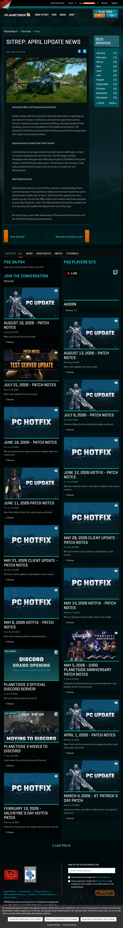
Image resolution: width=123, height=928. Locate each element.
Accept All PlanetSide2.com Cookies (25, 919)
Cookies (32, 894)
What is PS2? (42, 14)
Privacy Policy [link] (69, 924)
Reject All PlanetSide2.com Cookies (61, 919)
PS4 (112, 15)
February (106, 57)
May (106, 66)
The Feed (26, 31)
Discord (104, 3)
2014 (100, 103)
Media (63, 14)
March (106, 62)
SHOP (71, 14)
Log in (70, 3)
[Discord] (8, 281)
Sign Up (105, 892)
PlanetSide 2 (11, 31)
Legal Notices (10, 891)
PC (99, 15)
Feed (54, 14)
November (106, 93)
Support (114, 3)
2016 (113, 103)
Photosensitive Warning (14, 894)
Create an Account (57, 3)
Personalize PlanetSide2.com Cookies (98, 919)
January (106, 53)
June (106, 70)
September (106, 84)
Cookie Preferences (47, 894)
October (106, 88)
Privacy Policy (102, 880)
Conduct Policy (10, 897)
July (106, 75)
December (106, 97)
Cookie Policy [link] (53, 924)
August (106, 79)
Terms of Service (103, 877)
